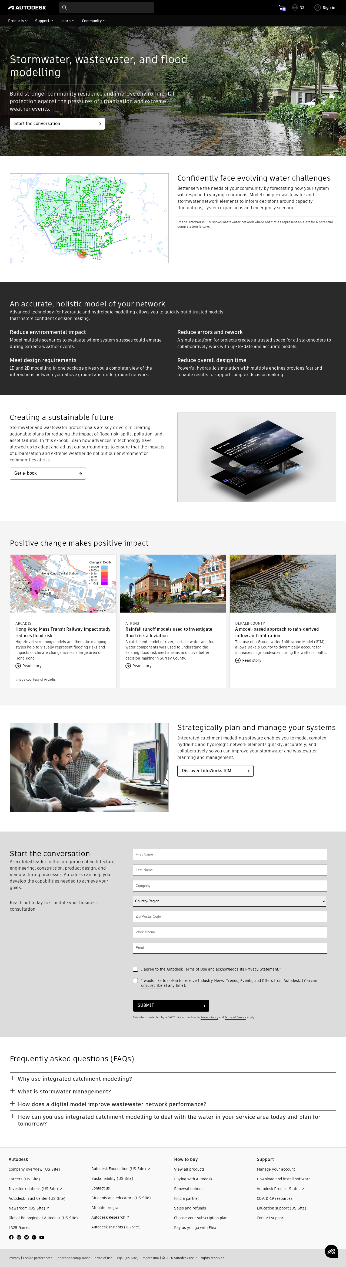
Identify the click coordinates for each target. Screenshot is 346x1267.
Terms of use (102, 1258)
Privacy (14, 1258)
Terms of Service (235, 1017)
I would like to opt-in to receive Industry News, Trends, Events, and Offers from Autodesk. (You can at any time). (229, 983)
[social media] (26, 1237)
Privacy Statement (261, 969)
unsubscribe (151, 985)
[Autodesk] (27, 7)
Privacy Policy (209, 1017)
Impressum (150, 1258)
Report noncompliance (72, 1258)
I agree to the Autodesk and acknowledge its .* (211, 969)
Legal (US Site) (126, 1258)
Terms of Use (195, 969)
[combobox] (106, 7)
